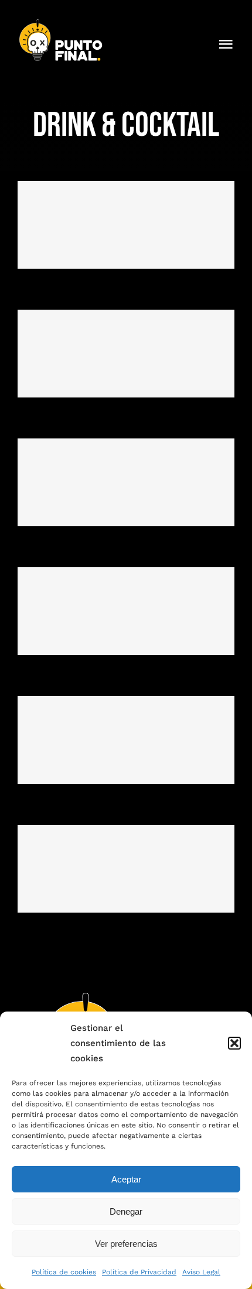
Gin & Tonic (126, 740)
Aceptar (126, 1179)
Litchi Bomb (126, 353)
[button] (234, 1043)
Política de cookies (64, 1272)
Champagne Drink (126, 225)
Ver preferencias (126, 1244)
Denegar (126, 1211)
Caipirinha (126, 482)
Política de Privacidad (139, 1272)
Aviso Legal (201, 1272)
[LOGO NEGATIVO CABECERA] (61, 22)
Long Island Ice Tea (126, 611)
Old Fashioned (126, 869)
